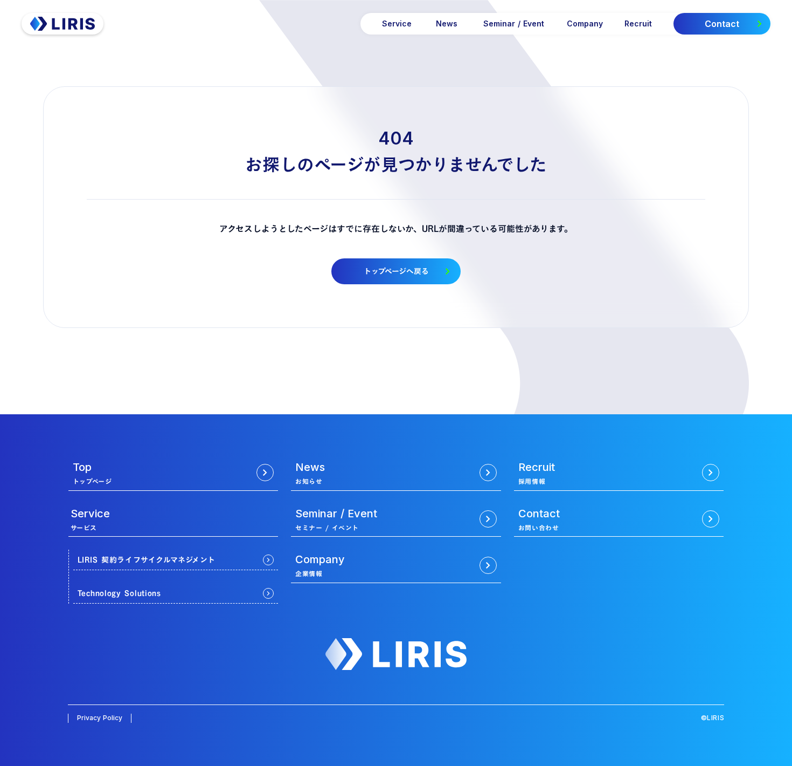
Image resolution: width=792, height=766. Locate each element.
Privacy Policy (99, 718)
